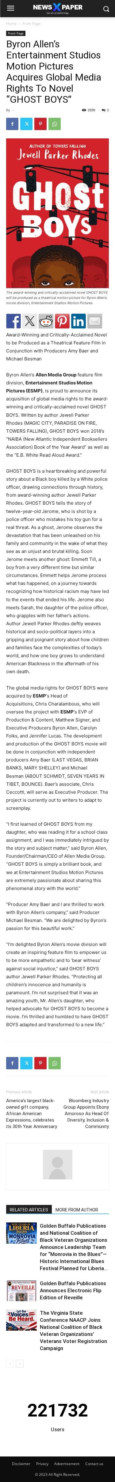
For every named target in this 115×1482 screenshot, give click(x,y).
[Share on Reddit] (46, 321)
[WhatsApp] (54, 124)
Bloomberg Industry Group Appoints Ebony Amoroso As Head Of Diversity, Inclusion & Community (86, 1113)
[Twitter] (26, 124)
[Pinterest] (40, 124)
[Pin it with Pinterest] (62, 321)
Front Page (31, 23)
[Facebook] (12, 124)
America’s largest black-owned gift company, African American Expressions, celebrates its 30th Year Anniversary (31, 1113)
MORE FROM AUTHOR (77, 1209)
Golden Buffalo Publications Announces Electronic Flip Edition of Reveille (73, 1290)
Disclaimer (21, 1463)
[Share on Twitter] (29, 321)
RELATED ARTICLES (29, 1209)
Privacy (42, 1463)
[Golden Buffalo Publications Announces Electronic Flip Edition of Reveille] (21, 1290)
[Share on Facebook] (13, 321)
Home (11, 23)
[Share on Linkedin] (78, 321)
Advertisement (66, 1463)
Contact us (94, 1463)
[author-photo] (57, 1179)
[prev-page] (10, 1364)
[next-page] (20, 1364)
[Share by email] (94, 321)
